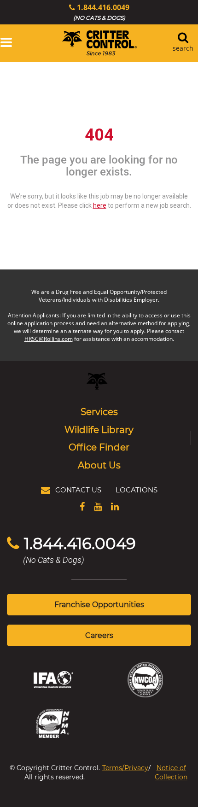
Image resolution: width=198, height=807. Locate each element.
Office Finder (99, 447)
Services (99, 411)
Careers (99, 635)
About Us (99, 465)
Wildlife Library (99, 429)
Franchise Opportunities (99, 604)
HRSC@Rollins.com (48, 339)
